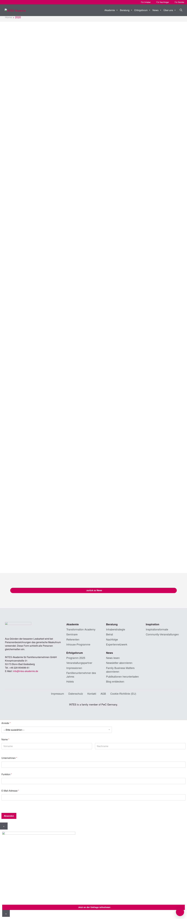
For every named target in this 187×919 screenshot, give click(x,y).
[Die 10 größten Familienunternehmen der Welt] (155, 377)
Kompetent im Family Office (152, 105)
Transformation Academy (80, 629)
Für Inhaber (146, 2)
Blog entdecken (115, 681)
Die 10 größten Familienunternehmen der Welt (155, 408)
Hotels (70, 681)
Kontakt (91, 693)
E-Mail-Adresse (10, 790)
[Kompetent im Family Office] (155, 77)
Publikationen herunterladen (122, 676)
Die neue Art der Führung (110, 504)
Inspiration (152, 624)
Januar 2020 (21, 120)
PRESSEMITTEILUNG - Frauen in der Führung (70, 108)
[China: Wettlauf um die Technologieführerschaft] (70, 475)
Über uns (168, 10)
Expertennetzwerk (116, 644)
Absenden (9, 815)
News (156, 10)
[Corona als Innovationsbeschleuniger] (113, 274)
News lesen (113, 658)
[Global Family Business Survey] (113, 77)
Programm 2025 (75, 658)
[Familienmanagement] (113, 175)
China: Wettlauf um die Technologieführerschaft (70, 508)
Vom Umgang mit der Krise (67, 364)
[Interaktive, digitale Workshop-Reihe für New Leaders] (155, 274)
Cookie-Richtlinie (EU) (123, 693)
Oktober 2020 (22, 98)
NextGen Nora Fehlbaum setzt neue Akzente (109, 408)
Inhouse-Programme (78, 644)
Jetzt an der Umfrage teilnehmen (94, 907)
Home (8, 17)
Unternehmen (9, 758)
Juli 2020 (19, 111)
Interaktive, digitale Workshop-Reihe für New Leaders (153, 307)
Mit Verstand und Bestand (68, 303)
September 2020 (24, 103)
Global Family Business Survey (112, 105)
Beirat (109, 634)
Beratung (124, 10)
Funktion (6, 774)
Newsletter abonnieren (119, 663)
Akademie (109, 10)
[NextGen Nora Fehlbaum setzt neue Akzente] (113, 377)
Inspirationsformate (157, 629)
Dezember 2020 (23, 94)
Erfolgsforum (141, 10)
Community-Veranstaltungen (162, 634)
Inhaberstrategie (115, 629)
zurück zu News (94, 590)
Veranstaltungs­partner (79, 663)
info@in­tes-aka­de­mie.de (25, 671)
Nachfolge (112, 639)
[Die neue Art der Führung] (113, 475)
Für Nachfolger (162, 2)
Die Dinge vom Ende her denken (70, 204)
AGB (103, 693)
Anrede (6, 723)
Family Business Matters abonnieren (120, 669)
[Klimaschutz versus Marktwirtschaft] (155, 175)
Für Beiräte (179, 2)
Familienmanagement (110, 204)
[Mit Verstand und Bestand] (70, 274)
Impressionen (74, 668)
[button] (179, 10)
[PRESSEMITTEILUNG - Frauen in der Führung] (70, 77)
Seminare (159, 296)
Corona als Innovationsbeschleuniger (108, 305)
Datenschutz (75, 693)
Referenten (72, 639)
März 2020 (20, 116)
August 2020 (21, 107)
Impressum (57, 693)
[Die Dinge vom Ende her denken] (70, 175)
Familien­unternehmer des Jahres (81, 674)
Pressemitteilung (78, 98)
